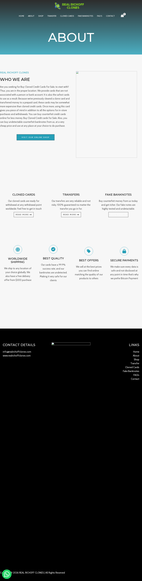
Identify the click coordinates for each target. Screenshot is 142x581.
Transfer (51, 16)
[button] (35, 137)
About (31, 16)
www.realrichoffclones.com (17, 355)
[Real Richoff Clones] (70, 5)
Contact (110, 16)
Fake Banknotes (85, 16)
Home (21, 16)
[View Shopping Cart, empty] (122, 16)
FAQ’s (99, 16)
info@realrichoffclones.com (17, 351)
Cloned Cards (67, 16)
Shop (40, 16)
